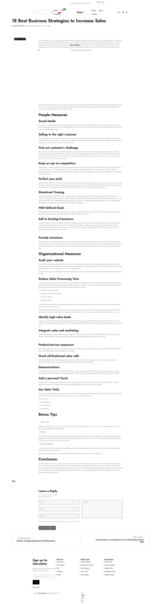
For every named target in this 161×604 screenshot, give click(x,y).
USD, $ (36, 3)
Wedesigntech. (43, 593)
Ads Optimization (20, 26)
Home (13, 26)
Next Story (138, 537)
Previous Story (25, 538)
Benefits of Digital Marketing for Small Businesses (36, 541)
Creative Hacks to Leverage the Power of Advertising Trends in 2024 (120, 541)
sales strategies (75, 45)
